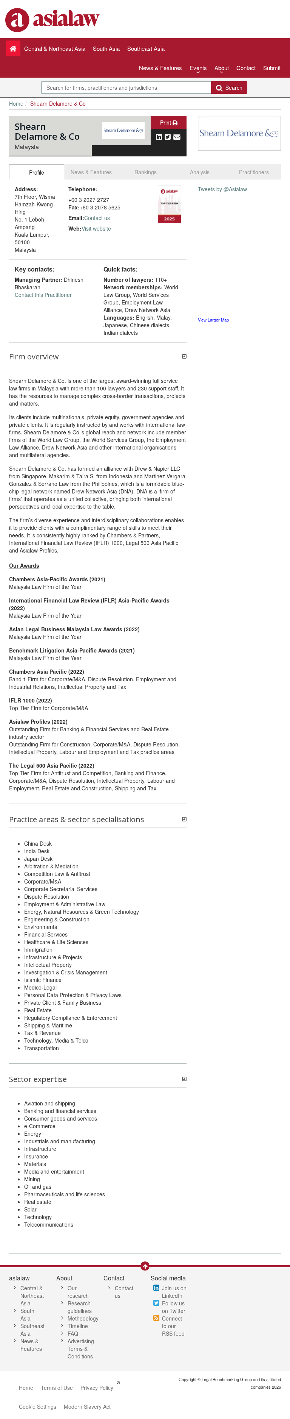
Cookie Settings (37, 1406)
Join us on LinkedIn (174, 1291)
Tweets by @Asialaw (222, 189)
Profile (36, 172)
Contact (246, 68)
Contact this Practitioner (43, 294)
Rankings (145, 172)
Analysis (200, 172)
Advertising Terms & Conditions (81, 1348)
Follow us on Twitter (173, 1306)
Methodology (83, 1318)
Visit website (96, 228)
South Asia (27, 1314)
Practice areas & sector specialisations (76, 819)
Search (232, 87)
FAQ (73, 1333)
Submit (272, 68)
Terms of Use (57, 1387)
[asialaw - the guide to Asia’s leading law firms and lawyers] (53, 19)
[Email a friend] (176, 136)
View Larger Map (213, 320)
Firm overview (34, 357)
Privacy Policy (96, 1387)
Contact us (97, 218)
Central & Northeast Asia (32, 1295)
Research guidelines (80, 1306)
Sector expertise (38, 1079)
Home (16, 103)
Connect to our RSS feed (173, 1325)
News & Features (160, 68)
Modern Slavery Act (87, 1406)
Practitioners (254, 172)
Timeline (78, 1326)
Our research (78, 1291)
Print (166, 122)
